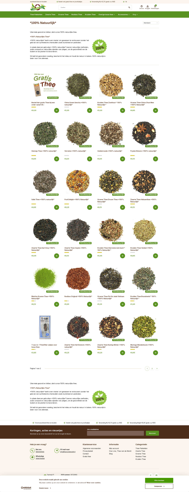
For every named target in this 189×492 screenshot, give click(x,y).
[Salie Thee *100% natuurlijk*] (45, 182)
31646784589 (40, 458)
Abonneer (152, 433)
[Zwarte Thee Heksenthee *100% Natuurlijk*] (144, 182)
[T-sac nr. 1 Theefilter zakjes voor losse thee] (45, 327)
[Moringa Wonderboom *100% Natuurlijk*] (144, 327)
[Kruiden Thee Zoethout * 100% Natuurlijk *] (111, 85)
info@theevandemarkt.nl (67, 452)
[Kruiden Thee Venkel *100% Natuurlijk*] (144, 230)
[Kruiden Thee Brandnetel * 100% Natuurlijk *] (144, 279)
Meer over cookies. (94, 483)
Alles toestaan (159, 480)
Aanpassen (158, 486)
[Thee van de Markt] (42, 7)
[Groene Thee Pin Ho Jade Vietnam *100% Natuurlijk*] (111, 279)
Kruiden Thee (90, 14)
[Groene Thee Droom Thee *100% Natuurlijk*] (111, 182)
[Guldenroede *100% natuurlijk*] (111, 133)
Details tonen (43, 488)
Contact (86, 454)
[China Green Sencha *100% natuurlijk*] (78, 85)
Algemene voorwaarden (92, 448)
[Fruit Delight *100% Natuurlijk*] (78, 182)
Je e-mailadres (93, 429)
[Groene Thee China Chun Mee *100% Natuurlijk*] (144, 85)
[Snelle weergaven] (56, 110)
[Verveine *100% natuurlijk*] (78, 133)
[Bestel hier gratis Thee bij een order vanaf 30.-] (45, 85)
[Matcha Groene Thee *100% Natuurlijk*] (45, 279)
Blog (134, 14)
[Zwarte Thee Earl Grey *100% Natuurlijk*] (45, 230)
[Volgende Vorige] (157, 369)
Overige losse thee (106, 14)
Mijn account (114, 448)
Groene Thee (63, 14)
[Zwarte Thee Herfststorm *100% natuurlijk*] (78, 327)
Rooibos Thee (76, 14)
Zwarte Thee (50, 14)
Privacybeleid (88, 451)
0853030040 (40, 452)
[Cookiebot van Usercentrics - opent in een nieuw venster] (26, 488)
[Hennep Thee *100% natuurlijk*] (45, 133)
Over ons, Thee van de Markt (120, 451)
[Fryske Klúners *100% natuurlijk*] (144, 133)
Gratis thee (87, 456)
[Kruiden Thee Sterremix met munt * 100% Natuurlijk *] (111, 230)
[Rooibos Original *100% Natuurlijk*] (78, 279)
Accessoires (123, 14)
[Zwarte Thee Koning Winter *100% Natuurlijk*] (111, 327)
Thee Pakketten (36, 14)
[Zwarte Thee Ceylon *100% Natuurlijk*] (78, 230)
